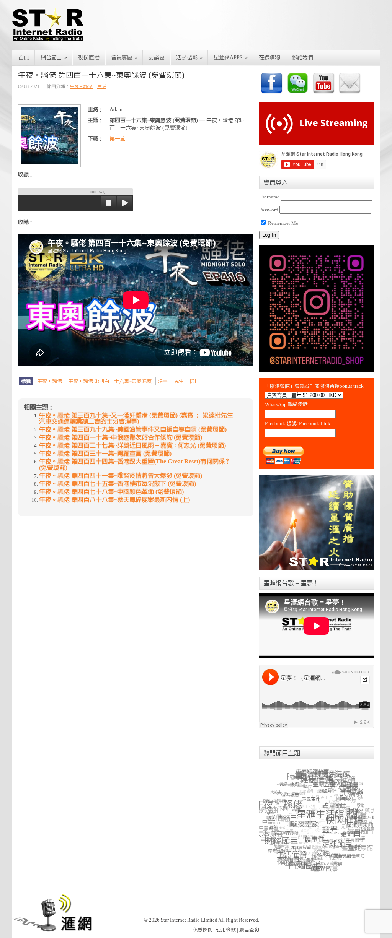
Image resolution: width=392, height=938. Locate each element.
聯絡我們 (302, 57)
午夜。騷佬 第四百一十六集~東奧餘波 (110, 381)
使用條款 (226, 929)
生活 (101, 86)
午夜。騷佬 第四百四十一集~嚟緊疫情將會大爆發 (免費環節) (120, 476)
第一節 (117, 138)
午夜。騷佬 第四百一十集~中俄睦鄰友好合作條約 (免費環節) (120, 437)
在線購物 (269, 57)
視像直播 (89, 57)
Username (269, 196)
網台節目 (54, 57)
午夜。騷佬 (81, 86)
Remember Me (282, 223)
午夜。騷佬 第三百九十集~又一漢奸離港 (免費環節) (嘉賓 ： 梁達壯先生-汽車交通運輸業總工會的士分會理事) (137, 418)
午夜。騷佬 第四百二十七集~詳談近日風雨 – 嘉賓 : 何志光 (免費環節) (132, 445)
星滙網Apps (231, 57)
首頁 (23, 57)
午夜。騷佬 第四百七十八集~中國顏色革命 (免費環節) (111, 492)
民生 (179, 381)
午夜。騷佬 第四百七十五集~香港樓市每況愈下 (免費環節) (117, 484)
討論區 (157, 57)
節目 (195, 381)
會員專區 (124, 57)
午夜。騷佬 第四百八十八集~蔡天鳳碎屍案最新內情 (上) (114, 500)
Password (268, 209)
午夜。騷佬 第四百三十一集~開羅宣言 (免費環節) (105, 453)
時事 (163, 381)
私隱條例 (202, 929)
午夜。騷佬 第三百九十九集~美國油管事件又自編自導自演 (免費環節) (133, 429)
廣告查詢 (249, 929)
